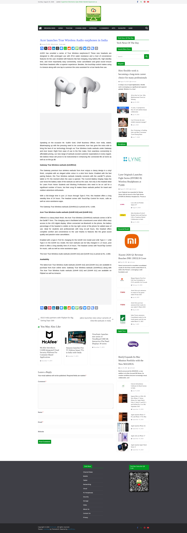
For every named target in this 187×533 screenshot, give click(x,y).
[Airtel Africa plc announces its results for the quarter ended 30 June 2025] (123, 293)
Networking (87, 484)
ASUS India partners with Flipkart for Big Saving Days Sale (57, 319)
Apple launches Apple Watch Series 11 (139, 446)
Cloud (85, 488)
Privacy (85, 517)
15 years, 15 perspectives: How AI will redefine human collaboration (139, 110)
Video (85, 505)
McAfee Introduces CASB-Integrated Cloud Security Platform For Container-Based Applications (49, 352)
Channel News (80, 28)
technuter (55, 44)
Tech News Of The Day (128, 43)
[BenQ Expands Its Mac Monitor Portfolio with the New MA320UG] (133, 343)
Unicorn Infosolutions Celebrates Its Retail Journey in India (139, 386)
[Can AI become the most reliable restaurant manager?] (123, 122)
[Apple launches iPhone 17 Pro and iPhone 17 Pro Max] (123, 417)
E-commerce (104, 28)
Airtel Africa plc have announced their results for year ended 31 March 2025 (138, 305)
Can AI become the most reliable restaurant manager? (138, 121)
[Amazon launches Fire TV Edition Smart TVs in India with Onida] (75, 332)
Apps (113, 28)
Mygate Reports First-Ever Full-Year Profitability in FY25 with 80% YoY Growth (139, 280)
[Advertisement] (75, 126)
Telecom (69, 28)
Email (40, 422)
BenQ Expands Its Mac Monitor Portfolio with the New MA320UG (130, 360)
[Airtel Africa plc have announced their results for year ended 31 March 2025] (123, 306)
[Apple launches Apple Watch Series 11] (123, 447)
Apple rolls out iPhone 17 (138, 436)
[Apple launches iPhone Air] (123, 427)
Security (86, 497)
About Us (86, 509)
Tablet (85, 480)
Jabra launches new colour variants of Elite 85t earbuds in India (95, 319)
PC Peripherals (88, 493)
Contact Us (86, 513)
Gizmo (60, 28)
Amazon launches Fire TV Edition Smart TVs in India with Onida (75, 350)
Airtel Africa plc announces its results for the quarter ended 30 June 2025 (138, 292)
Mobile (85, 476)
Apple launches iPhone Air (138, 426)
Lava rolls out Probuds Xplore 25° (137, 204)
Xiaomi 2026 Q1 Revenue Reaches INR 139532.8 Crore (132, 256)
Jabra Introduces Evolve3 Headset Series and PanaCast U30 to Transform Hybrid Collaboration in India (139, 216)
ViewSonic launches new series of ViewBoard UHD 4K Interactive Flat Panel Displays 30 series (100, 339)
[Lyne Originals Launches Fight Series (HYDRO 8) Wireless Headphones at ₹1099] (133, 159)
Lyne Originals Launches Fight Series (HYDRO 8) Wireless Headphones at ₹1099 (130, 179)
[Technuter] (40, 28)
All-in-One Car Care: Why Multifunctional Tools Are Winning (138, 97)
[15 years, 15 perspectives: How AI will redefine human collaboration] (123, 111)
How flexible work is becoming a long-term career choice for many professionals (132, 74)
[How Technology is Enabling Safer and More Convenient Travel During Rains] (123, 133)
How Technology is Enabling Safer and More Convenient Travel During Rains (139, 132)
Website (41, 431)
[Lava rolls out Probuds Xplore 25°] (123, 205)
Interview (93, 28)
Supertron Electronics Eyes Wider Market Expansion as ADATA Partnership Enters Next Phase (79, 3)
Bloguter (121, 28)
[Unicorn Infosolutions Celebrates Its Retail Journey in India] (123, 387)
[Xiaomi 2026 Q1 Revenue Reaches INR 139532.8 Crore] (133, 241)
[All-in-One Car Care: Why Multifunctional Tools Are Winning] (123, 98)
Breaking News (49, 28)
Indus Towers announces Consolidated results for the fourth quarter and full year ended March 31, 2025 (138, 318)
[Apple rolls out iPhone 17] (123, 437)
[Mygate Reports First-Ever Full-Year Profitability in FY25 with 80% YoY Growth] (123, 281)
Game (130, 28)
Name (40, 412)
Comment (42, 381)
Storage (85, 501)
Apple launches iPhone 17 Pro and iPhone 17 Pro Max (138, 416)
